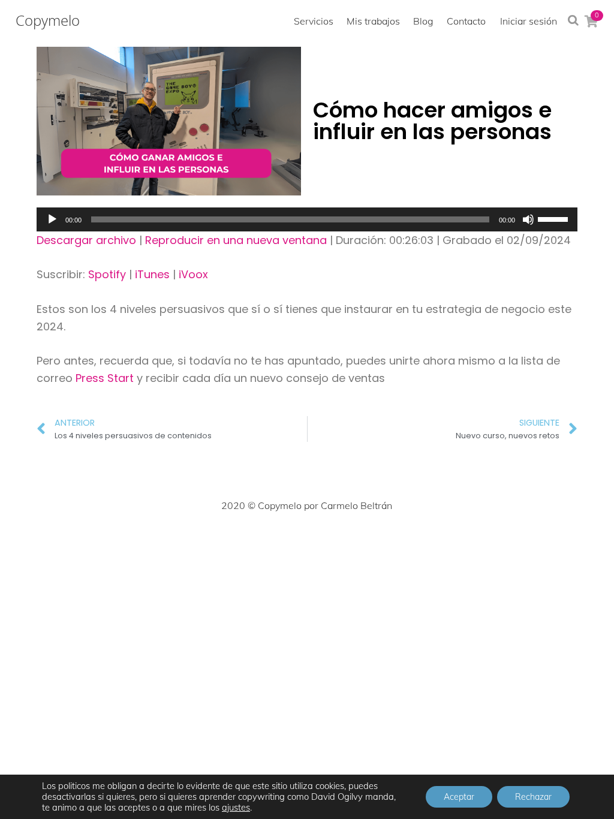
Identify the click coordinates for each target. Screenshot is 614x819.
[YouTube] (360, 541)
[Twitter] (254, 541)
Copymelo (48, 20)
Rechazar (533, 796)
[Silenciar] (528, 219)
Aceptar (459, 796)
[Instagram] (280, 541)
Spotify (107, 274)
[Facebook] (228, 541)
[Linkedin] (333, 541)
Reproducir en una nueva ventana (236, 240)
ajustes (236, 807)
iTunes (152, 274)
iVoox (193, 274)
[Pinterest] (307, 541)
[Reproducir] (52, 219)
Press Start (106, 378)
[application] (307, 219)
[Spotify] (386, 541)
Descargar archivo (86, 240)
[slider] (554, 218)
